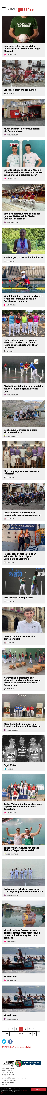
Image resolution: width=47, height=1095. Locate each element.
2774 (28, 1033)
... (38, 1029)
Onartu (38, 1089)
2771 (5, 1033)
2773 (21, 1033)
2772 (13, 1033)
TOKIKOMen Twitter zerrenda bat (16, 1047)
